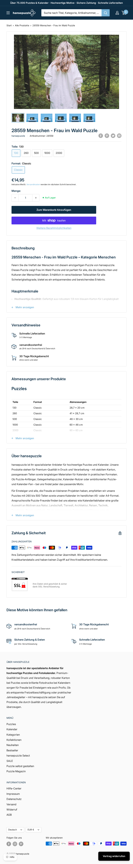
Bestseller (12, 750)
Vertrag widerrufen (114, 856)
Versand (11, 804)
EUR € (31, 829)
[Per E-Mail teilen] (119, 135)
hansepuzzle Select (18, 755)
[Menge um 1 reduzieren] (15, 197)
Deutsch (12, 829)
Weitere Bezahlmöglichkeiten (53, 228)
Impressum (13, 793)
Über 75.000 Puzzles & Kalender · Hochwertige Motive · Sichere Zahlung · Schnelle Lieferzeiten (66, 2)
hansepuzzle (18, 135)
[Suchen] (106, 12)
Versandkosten (33, 184)
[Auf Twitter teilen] (113, 135)
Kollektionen (13, 739)
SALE (9, 761)
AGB (9, 814)
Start (9, 25)
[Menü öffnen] (8, 13)
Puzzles (11, 724)
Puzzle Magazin (16, 771)
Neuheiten (12, 745)
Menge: (16, 190)
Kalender (11, 729)
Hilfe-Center (13, 788)
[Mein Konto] (117, 13)
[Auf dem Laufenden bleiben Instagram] (15, 844)
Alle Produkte (22, 25)
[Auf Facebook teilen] (100, 135)
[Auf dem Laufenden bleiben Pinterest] (21, 844)
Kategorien (13, 734)
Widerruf (11, 809)
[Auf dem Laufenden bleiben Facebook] (8, 844)
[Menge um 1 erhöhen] (35, 197)
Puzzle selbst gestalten (20, 766)
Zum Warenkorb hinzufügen (53, 209)
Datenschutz (14, 799)
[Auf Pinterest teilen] (107, 135)
